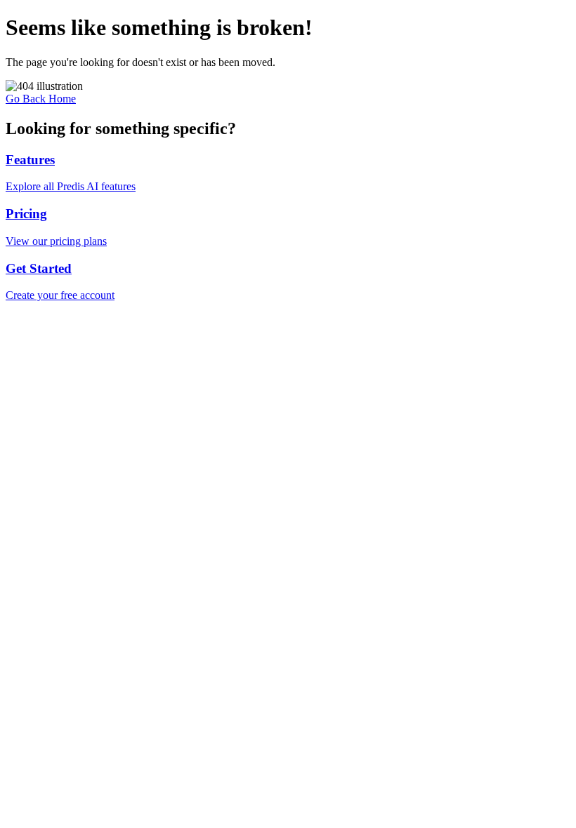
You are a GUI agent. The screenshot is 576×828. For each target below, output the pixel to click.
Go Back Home (41, 99)
